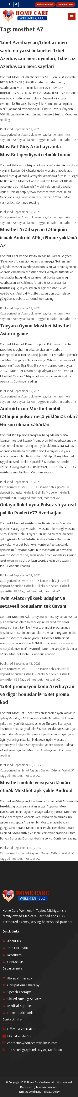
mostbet (53, 139)
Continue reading (27, 202)
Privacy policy (51, 1091)
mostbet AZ (68, 139)
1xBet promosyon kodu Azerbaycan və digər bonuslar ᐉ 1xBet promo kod (37, 694)
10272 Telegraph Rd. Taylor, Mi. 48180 (34, 1049)
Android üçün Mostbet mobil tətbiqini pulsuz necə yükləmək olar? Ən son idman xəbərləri (39, 416)
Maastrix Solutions (46, 1087)
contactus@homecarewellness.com (32, 1043)
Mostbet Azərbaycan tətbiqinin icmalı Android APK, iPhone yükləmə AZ (38, 237)
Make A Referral (45, 4)
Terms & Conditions (30, 1091)
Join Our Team (66, 4)
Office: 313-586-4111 (21, 1029)
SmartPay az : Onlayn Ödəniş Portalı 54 (47, 770)
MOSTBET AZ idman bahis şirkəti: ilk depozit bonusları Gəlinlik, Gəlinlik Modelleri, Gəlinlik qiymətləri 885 (35, 492)
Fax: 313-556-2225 (20, 1036)
